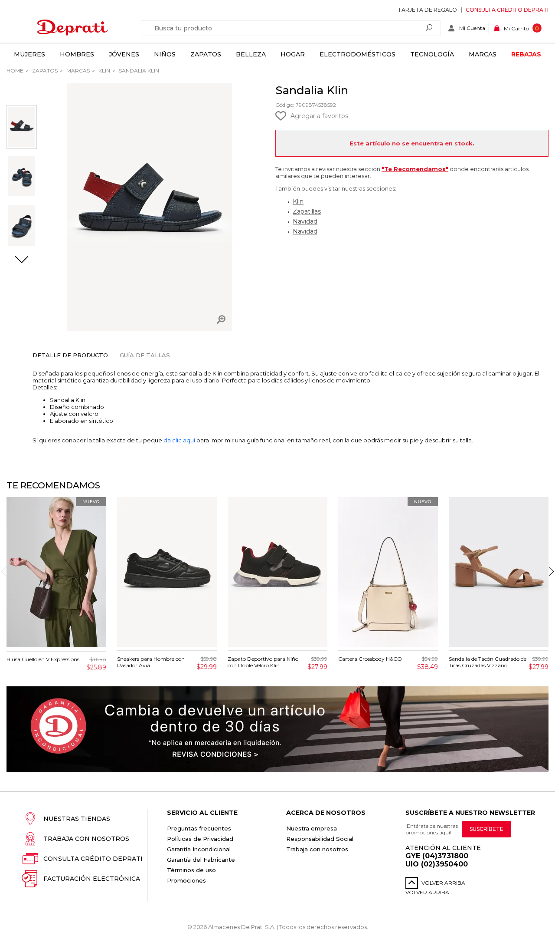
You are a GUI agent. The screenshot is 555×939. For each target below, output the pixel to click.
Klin (103, 70)
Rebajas (526, 54)
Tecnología (432, 54)
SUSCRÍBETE (486, 829)
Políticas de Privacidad (200, 838)
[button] (22, 260)
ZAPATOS (44, 70)
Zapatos (205, 54)
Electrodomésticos (357, 54)
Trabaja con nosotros (86, 839)
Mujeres (29, 54)
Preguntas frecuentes (199, 828)
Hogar (293, 54)
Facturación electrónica (91, 879)
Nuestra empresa (311, 828)
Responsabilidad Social (319, 838)
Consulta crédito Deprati (507, 10)
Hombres (77, 54)
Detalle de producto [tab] (70, 355)
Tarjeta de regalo (427, 10)
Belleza (251, 54)
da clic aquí (179, 440)
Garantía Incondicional (199, 849)
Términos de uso (191, 870)
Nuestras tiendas (76, 819)
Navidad (305, 221)
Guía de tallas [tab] (145, 355)
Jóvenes (124, 54)
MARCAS (77, 70)
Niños (165, 54)
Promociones (186, 880)
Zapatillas (307, 211)
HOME (15, 70)
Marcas (482, 54)
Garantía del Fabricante (201, 859)
